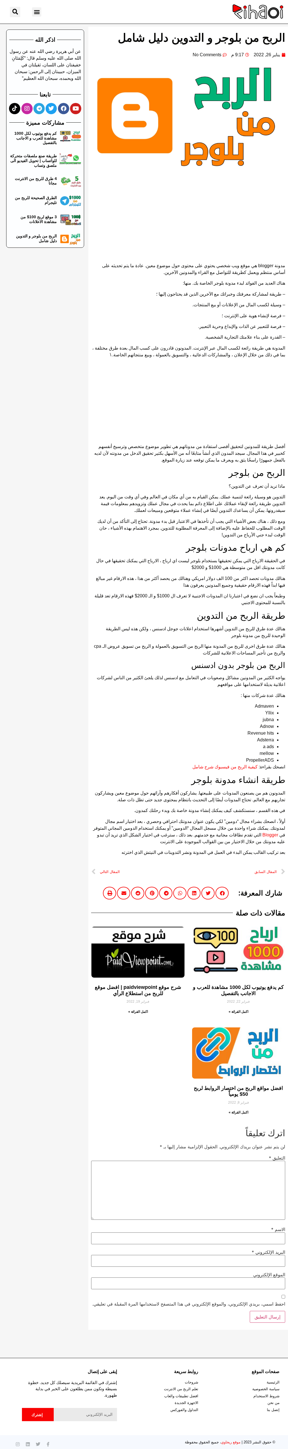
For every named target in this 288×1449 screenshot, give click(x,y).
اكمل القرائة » (238, 1012)
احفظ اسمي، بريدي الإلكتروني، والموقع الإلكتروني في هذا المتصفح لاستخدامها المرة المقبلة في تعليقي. (188, 1304)
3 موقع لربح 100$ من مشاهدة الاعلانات (39, 219)
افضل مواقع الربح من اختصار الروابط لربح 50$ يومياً (238, 1091)
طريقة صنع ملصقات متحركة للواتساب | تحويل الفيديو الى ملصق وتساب (33, 161)
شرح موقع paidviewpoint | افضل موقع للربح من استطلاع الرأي (138, 990)
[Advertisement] (188, 220)
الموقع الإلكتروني (269, 1274)
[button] (36, 12)
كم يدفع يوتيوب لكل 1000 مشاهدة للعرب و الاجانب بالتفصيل (238, 990)
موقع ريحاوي (230, 1442)
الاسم (278, 1229)
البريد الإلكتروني (268, 1252)
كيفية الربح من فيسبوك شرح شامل (225, 766)
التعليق (277, 1158)
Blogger (270, 834)
